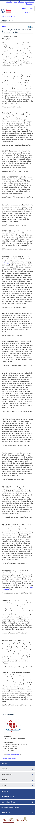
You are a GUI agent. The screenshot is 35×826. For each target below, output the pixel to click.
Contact (27, 12)
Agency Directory (19, 2)
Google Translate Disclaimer (10, 807)
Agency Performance (9, 759)
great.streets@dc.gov (13, 755)
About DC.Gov (5, 813)
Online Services (29, 2)
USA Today (7, 263)
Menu (31, 8)
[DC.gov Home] (6, 13)
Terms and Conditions (8, 802)
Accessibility (29, 4)
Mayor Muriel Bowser (8, 16)
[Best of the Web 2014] (8, 822)
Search (23, 8)
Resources (4, 763)
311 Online (9, 2)
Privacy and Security (7, 797)
